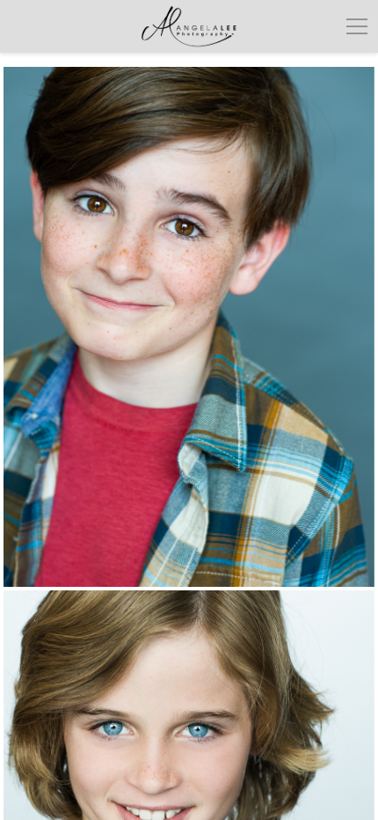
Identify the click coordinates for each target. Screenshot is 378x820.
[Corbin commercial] (189, 327)
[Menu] (356, 26)
